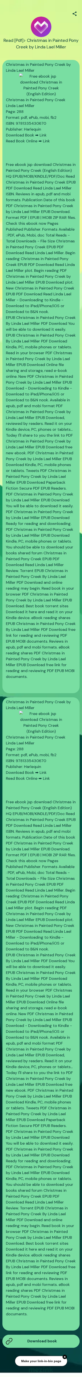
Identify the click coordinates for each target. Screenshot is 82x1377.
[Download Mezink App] (41, 1369)
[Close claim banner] (65, 1357)
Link (43, 135)
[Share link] (74, 13)
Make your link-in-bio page (41, 1361)
